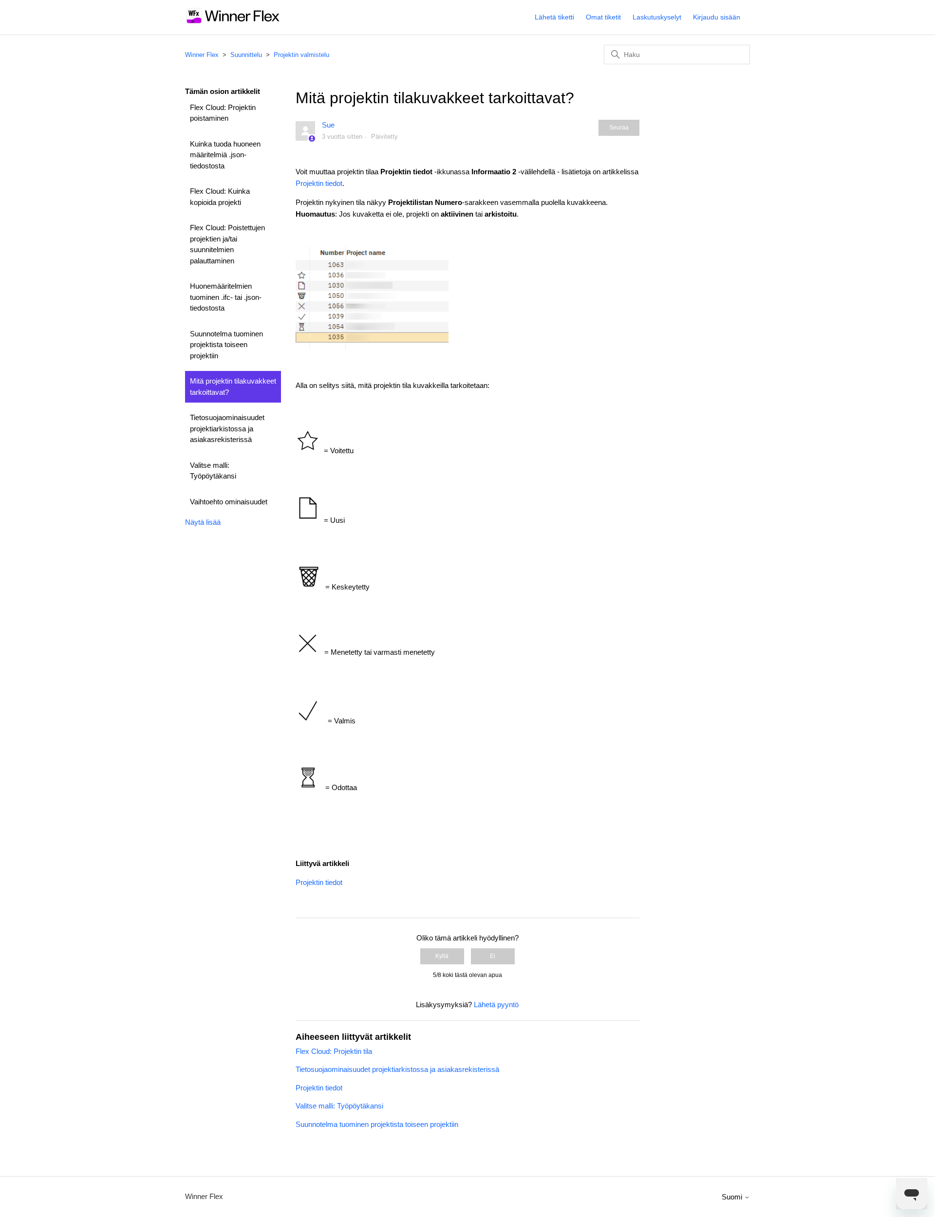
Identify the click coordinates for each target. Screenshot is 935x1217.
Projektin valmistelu (301, 54)
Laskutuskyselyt (657, 17)
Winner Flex (202, 54)
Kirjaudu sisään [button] (716, 17)
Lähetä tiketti (554, 17)
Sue (328, 125)
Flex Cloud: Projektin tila (334, 1051)
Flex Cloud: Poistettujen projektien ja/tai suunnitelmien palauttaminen (227, 244)
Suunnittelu (246, 54)
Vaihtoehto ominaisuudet (228, 502)
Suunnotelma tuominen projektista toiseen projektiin (226, 345)
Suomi (733, 1197)
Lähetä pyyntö (496, 1004)
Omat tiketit (603, 17)
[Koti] (233, 22)
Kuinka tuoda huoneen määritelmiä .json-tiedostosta (225, 155)
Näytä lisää (203, 522)
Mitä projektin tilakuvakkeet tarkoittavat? (233, 386)
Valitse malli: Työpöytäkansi (213, 470)
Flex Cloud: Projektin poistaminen (223, 113)
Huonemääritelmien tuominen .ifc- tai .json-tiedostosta (226, 297)
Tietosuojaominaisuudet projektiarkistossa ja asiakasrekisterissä (227, 428)
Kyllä (442, 956)
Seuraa (619, 127)
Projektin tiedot (319, 183)
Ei (492, 956)
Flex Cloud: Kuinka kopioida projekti (220, 196)
